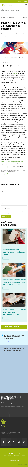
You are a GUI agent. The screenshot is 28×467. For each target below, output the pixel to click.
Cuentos (8, 17)
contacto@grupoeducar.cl (9, 435)
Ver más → (6, 258)
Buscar (19, 1)
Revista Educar (10, 458)
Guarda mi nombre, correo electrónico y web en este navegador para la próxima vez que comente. (12, 212)
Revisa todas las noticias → (14, 327)
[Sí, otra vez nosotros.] (22, 462)
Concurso (3, 17)
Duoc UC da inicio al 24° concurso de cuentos (10, 10)
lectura (12, 17)
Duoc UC (14, 73)
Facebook (7, 350)
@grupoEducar (8, 338)
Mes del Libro (9, 279)
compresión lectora (7, 309)
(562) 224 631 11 (8, 433)
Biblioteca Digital (14, 460)
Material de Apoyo (19, 456)
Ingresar (12, 403)
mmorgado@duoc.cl (6, 174)
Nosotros (10, 453)
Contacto (25, 1)
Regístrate (4, 403)
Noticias (8, 9)
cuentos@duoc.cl (7, 167)
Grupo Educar (3, 9)
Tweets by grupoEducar (9, 341)
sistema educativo (16, 279)
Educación (5, 245)
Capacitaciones (7, 456)
